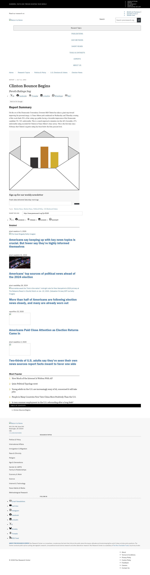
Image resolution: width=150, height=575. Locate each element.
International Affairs (16, 444)
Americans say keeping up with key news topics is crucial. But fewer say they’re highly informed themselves (42, 243)
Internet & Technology (17, 483)
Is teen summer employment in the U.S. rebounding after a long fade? (42, 402)
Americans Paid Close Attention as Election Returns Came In (43, 331)
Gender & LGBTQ (15, 467)
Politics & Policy (38, 209)
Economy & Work (15, 474)
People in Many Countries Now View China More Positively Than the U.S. (44, 397)
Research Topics (76, 28)
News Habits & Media (17, 488)
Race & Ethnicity (15, 453)
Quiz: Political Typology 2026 (25, 383)
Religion (12, 458)
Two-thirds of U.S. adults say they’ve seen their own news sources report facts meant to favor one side (43, 362)
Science (12, 479)
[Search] (139, 20)
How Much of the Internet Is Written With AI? (32, 378)
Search (102, 19)
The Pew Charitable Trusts (121, 545)
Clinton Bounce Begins (22, 410)
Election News (18, 209)
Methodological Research (18, 492)
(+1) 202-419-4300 (15, 433)
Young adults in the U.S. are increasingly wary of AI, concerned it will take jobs (44, 390)
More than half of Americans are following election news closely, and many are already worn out (43, 301)
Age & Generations (16, 462)
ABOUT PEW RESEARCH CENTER (19, 543)
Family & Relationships (17, 470)
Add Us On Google (16, 101)
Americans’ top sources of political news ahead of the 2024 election (42, 275)
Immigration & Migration (18, 449)
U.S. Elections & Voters (51, 209)
